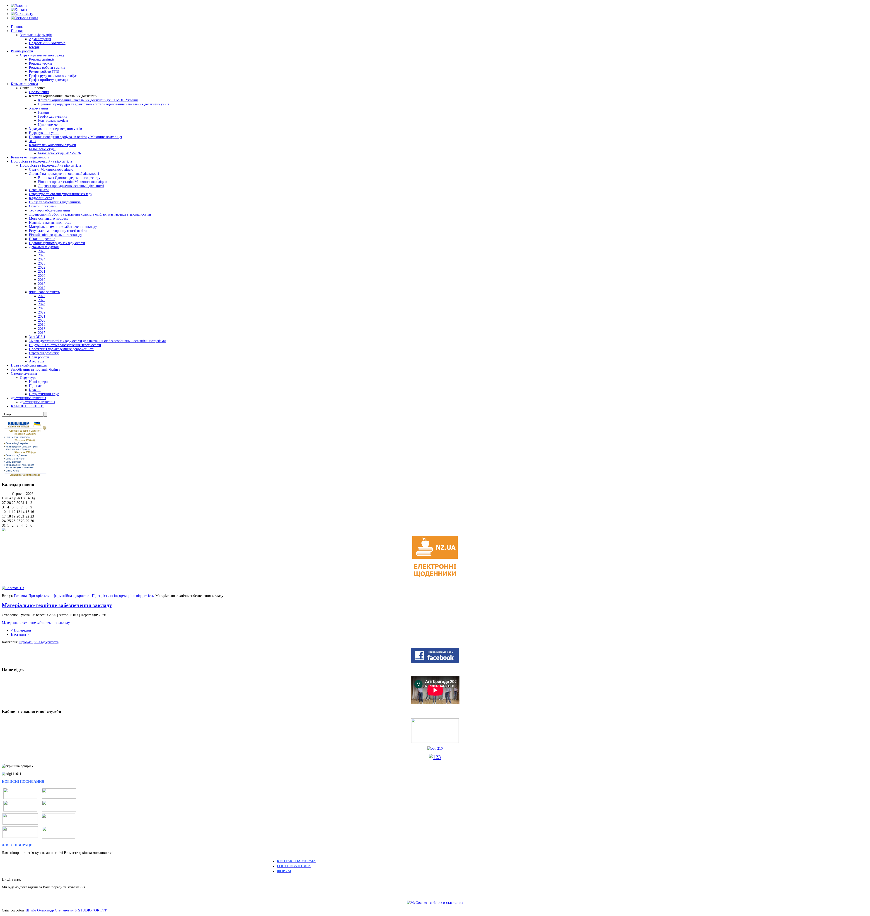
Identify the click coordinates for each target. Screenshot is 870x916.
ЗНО (32, 141)
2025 (41, 255)
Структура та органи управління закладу (60, 194)
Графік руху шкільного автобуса (53, 76)
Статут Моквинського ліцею (51, 169)
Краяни (35, 390)
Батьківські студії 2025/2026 (59, 153)
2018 (41, 284)
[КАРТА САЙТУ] (22, 14)
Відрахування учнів (44, 133)
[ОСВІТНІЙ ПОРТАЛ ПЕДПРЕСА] (20, 836)
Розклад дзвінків (42, 59)
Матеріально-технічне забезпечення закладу (63, 226)
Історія (34, 47)
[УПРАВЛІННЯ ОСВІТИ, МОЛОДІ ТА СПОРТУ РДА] (58, 833)
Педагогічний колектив (47, 43)
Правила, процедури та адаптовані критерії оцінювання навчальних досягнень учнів (103, 104)
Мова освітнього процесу (48, 218)
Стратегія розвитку (44, 353)
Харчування (38, 108)
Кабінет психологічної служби (52, 145)
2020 (41, 275)
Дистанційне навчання (28, 398)
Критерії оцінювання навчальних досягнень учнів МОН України (88, 100)
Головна (17, 27)
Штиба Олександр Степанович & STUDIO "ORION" (67, 910)
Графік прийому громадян (49, 80)
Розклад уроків (40, 63)
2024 (41, 259)
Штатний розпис (42, 239)
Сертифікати (39, 190)
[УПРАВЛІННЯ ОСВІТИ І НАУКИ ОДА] (59, 810)
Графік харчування (52, 116)
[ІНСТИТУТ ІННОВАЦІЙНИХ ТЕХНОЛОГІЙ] (59, 797)
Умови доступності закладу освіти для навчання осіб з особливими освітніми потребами (97, 341)
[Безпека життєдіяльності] (435, 748)
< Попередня (21, 630)
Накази (43, 112)
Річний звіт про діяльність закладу (55, 235)
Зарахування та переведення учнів (55, 129)
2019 (41, 280)
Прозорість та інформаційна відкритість (41, 161)
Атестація (36, 361)
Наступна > (20, 634)
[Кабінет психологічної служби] (435, 730)
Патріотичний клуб (44, 394)
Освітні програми (42, 206)
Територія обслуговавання (49, 210)
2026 (41, 251)
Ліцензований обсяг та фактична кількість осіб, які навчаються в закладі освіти (90, 214)
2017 (41, 288)
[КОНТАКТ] (19, 10)
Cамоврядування (24, 373)
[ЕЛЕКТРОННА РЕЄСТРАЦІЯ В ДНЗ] (58, 819)
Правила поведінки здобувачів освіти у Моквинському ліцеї (75, 137)
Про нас (17, 31)
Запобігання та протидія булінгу (35, 369)
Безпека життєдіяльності (30, 157)
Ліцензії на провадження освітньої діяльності (64, 173)
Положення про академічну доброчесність (61, 349)
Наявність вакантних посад (50, 222)
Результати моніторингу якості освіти (58, 231)
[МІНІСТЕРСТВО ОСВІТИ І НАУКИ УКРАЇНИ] (20, 797)
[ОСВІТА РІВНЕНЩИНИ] (20, 810)
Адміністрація (40, 39)
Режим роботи (22, 51)
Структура (28, 377)
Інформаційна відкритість (38, 642)
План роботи (39, 357)
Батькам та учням (24, 84)
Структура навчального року (42, 55)
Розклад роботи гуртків (47, 67)
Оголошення (39, 92)
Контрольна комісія (53, 120)
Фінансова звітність (44, 292)
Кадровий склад (41, 198)
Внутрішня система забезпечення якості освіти (65, 345)
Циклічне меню (50, 124)
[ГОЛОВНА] (19, 5)
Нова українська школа (29, 365)
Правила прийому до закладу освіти (57, 243)
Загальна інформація (36, 35)
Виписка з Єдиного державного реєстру (69, 178)
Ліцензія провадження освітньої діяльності (71, 186)
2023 (41, 263)
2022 (41, 267)
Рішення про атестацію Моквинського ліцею (72, 182)
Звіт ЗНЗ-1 (37, 337)
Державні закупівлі (44, 247)
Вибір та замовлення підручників (55, 202)
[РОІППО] (20, 823)
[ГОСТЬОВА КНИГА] (24, 18)
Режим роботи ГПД (44, 71)
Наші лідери (38, 382)
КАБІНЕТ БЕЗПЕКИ (27, 406)
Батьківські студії (42, 149)
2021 (41, 271)
